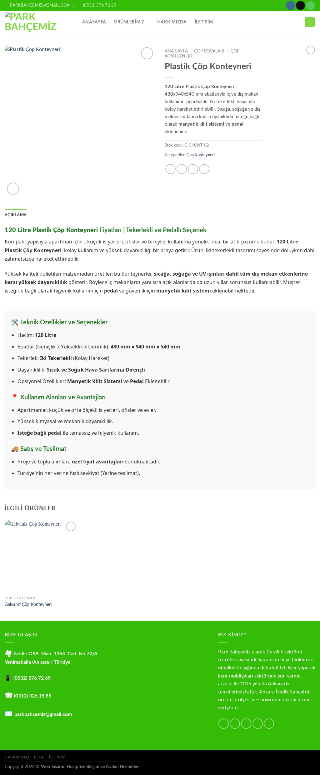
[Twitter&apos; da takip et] (246, 723)
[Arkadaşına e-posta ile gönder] (193, 169)
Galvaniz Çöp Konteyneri (28, 604)
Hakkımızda (172, 22)
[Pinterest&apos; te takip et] (269, 723)
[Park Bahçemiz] (39, 22)
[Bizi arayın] (310, 5)
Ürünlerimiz (129, 22)
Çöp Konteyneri (201, 155)
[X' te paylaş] (182, 169)
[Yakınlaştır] (13, 188)
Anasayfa (94, 22)
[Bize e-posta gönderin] (300, 5)
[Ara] (310, 22)
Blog (39, 757)
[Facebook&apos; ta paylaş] (170, 169)
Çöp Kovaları (209, 51)
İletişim (57, 757)
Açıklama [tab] (16, 215)
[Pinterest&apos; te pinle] (204, 169)
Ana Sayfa (176, 51)
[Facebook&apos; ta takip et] (223, 723)
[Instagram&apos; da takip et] (290, 5)
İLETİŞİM (204, 22)
